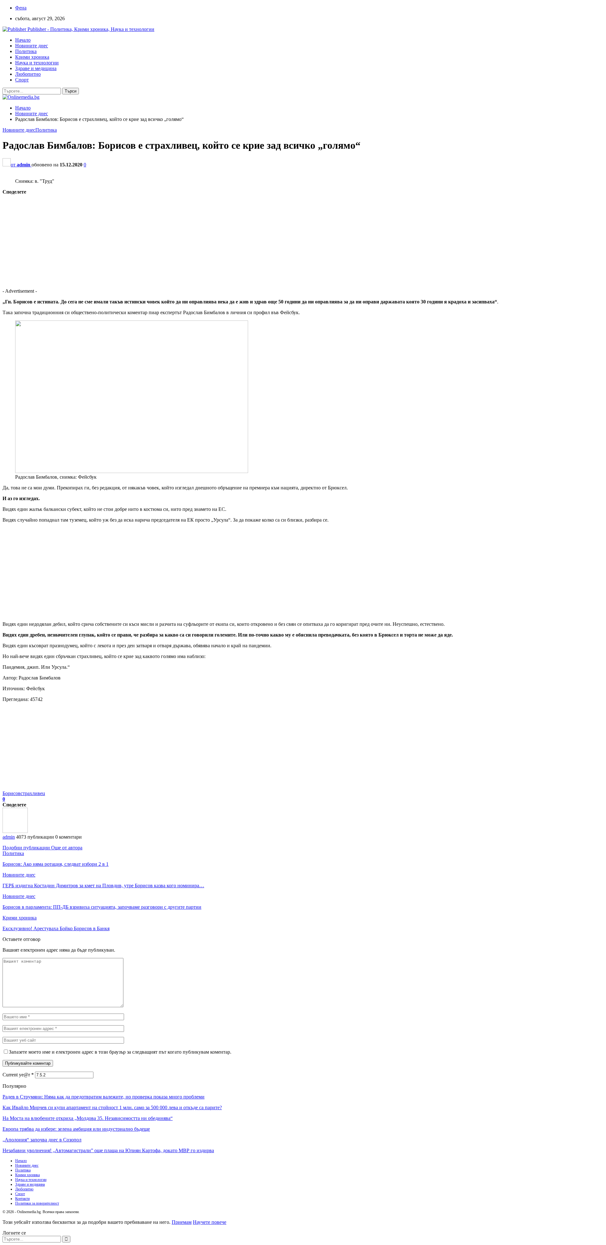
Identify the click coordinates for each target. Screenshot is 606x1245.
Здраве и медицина (35, 68)
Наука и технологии (37, 62)
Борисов (12, 793)
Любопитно (28, 74)
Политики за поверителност (37, 1203)
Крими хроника (32, 57)
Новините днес (31, 45)
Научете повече (209, 1222)
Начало (23, 40)
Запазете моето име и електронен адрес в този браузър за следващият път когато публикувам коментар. (120, 1052)
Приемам (182, 1222)
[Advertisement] (192, 239)
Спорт (22, 79)
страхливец (33, 793)
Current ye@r (18, 1074)
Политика (26, 51)
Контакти (22, 1198)
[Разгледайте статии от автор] (15, 831)
